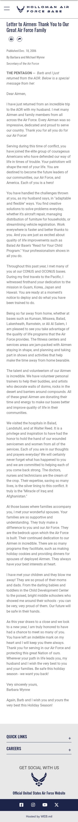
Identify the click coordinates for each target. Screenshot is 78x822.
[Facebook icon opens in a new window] (21, 805)
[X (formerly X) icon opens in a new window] (56, 805)
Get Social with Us (39, 767)
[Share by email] (19, 39)
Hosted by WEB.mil (39, 816)
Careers (13, 748)
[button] (7, 9)
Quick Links (16, 736)
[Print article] (11, 39)
